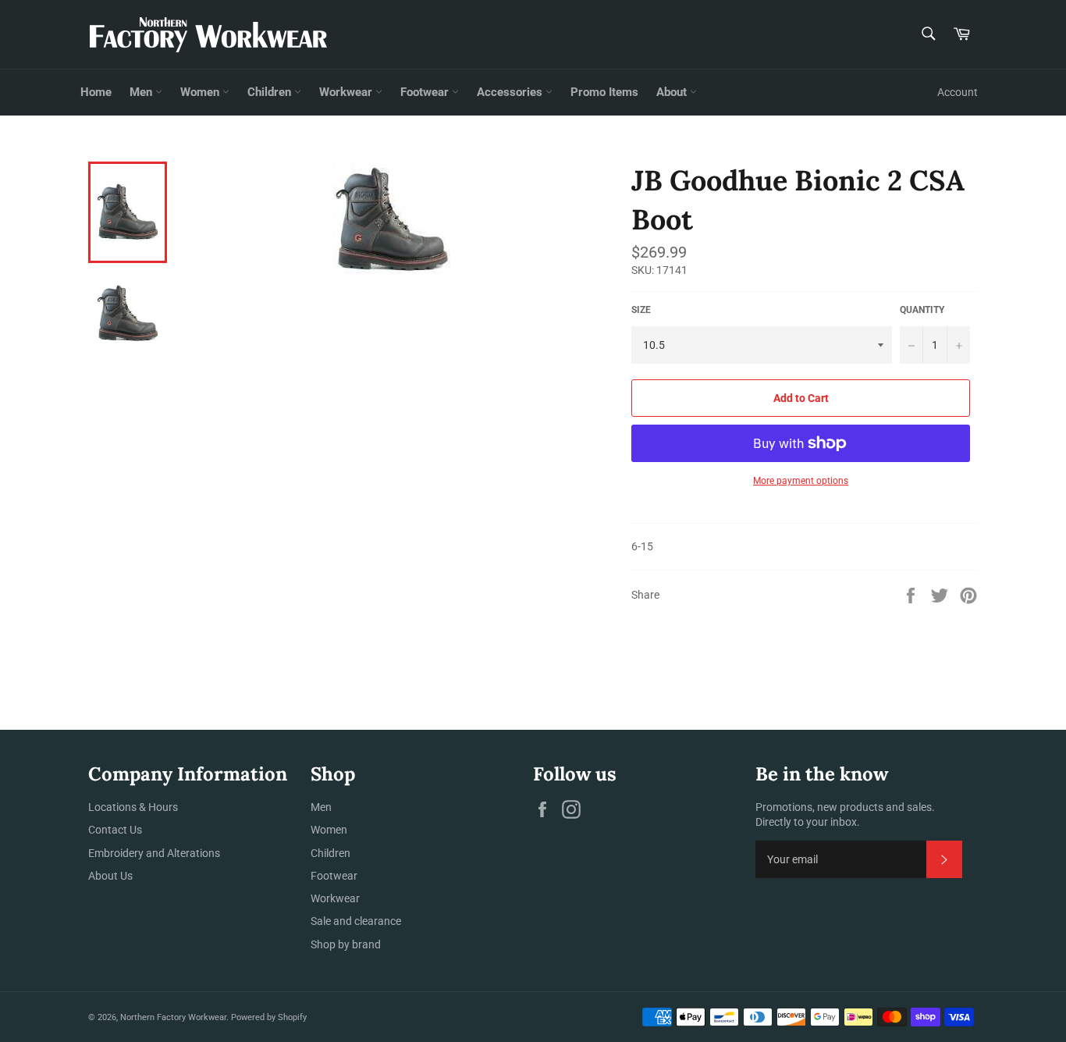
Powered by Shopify (269, 1017)
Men (142, 92)
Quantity (922, 309)
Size (641, 309)
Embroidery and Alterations (154, 853)
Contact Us (115, 829)
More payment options (800, 480)
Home (96, 92)
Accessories (511, 92)
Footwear (426, 92)
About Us (110, 876)
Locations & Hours (133, 807)
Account (957, 92)
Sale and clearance (356, 921)
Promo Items (604, 92)
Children (270, 92)
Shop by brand (346, 944)
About (673, 92)
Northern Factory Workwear (173, 1017)
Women (201, 92)
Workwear (347, 92)
